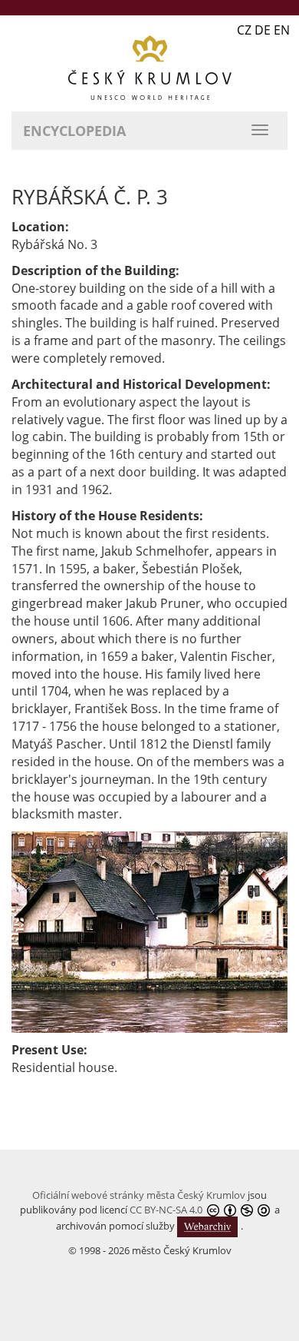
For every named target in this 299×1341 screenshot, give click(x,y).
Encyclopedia (74, 130)
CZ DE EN (263, 30)
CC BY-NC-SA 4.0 (166, 1210)
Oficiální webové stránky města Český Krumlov (138, 1195)
